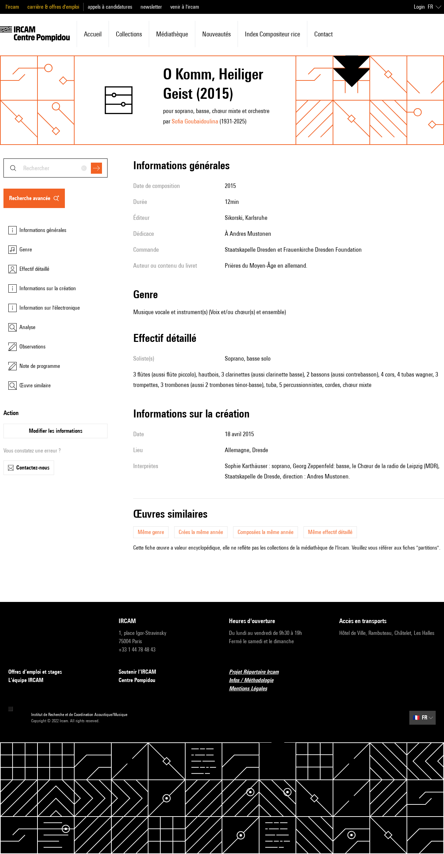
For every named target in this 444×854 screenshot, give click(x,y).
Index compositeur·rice (272, 34)
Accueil (93, 34)
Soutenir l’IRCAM (137, 671)
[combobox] (55, 168)
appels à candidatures (110, 6)
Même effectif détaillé (330, 532)
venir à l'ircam (184, 6)
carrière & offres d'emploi (53, 6)
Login (419, 6)
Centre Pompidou (137, 680)
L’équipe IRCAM (25, 680)
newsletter (151, 6)
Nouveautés (216, 34)
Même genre (151, 532)
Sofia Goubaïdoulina (195, 121)
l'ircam (12, 6)
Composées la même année (265, 532)
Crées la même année (201, 532)
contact (323, 34)
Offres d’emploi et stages (35, 671)
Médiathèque (172, 34)
